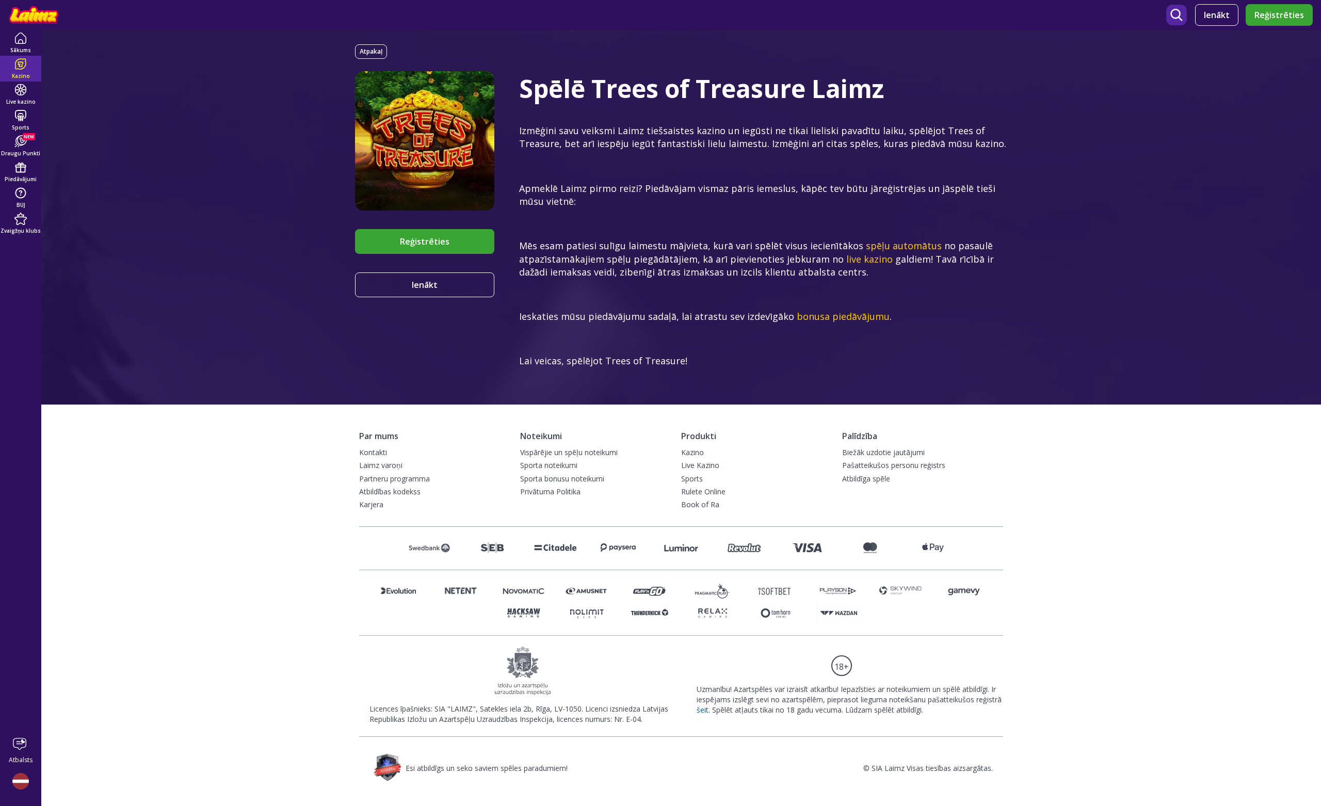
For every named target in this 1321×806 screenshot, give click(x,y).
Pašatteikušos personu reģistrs (893, 465)
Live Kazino (700, 465)
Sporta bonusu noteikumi (562, 478)
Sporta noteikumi (548, 465)
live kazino (869, 259)
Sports (692, 478)
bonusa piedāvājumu (843, 316)
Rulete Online (703, 491)
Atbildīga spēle (866, 478)
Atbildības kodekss (390, 491)
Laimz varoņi (380, 465)
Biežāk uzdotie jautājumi (883, 452)
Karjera (371, 504)
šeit (702, 710)
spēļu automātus (904, 245)
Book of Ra (700, 504)
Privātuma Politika (550, 491)
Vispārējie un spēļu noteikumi (569, 452)
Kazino (692, 452)
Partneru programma (394, 478)
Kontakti (373, 452)
